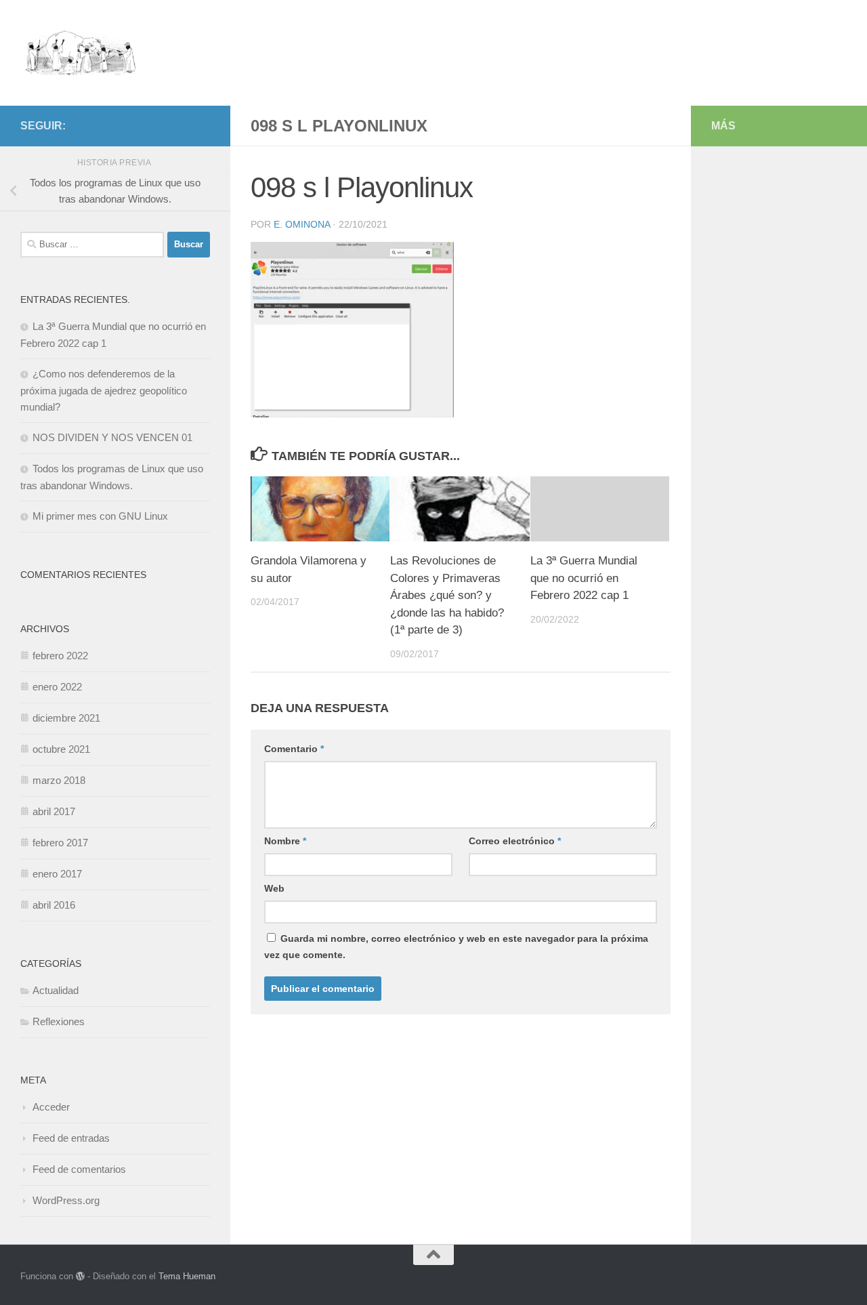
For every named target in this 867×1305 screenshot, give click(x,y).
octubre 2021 (61, 749)
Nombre (285, 840)
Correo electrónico (515, 840)
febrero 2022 (60, 655)
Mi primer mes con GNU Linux (100, 516)
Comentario (294, 748)
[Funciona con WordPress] (80, 1276)
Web (274, 888)
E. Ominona (302, 224)
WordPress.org (66, 1200)
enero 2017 (57, 873)
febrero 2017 (60, 842)
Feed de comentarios (79, 1169)
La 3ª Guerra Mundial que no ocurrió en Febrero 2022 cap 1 (583, 578)
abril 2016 (54, 905)
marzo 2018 (59, 780)
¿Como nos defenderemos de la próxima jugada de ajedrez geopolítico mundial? (103, 390)
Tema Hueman (186, 1276)
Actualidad (56, 990)
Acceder (51, 1107)
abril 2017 (54, 811)
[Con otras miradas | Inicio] (80, 53)
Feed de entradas (71, 1138)
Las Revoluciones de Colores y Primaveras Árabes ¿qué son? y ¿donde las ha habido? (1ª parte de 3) (447, 595)
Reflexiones (59, 1021)
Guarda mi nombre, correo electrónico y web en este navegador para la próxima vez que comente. (456, 946)
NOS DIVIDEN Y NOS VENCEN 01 (112, 437)
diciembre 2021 (66, 718)
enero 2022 (57, 686)
